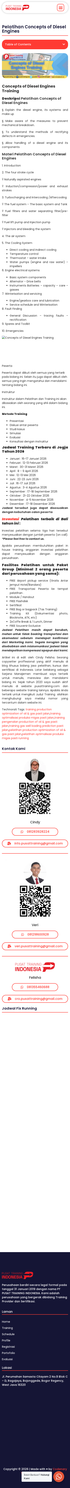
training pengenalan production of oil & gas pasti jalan (33, 722)
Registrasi (8, 1347)
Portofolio (8, 1353)
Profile (6, 1340)
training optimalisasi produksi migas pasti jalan (31, 716)
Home (6, 1322)
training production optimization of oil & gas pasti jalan (27, 711)
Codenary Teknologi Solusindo (44, 1471)
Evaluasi (7, 1359)
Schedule (8, 1334)
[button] (60, 7)
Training (7, 1328)
